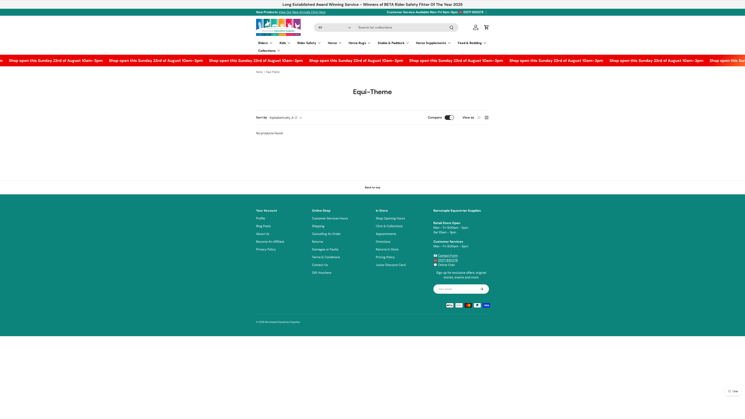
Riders (263, 43)
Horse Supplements (431, 43)
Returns (317, 242)
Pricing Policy (385, 257)
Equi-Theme (273, 72)
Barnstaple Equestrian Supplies (282, 322)
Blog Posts (263, 226)
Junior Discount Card (391, 265)
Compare (435, 117)
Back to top (372, 187)
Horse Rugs (357, 43)
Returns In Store (387, 249)
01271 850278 (448, 260)
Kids (283, 43)
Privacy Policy (266, 249)
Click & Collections (389, 226)
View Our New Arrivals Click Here (302, 12)
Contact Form (448, 256)
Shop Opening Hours (390, 218)
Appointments (386, 234)
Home (259, 72)
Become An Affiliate (270, 242)
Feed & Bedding (470, 43)
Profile (260, 218)
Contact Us (320, 265)
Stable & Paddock (391, 43)
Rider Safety (306, 43)
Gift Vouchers (321, 273)
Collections (267, 51)
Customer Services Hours (330, 218)
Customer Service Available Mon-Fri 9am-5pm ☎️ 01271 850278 (435, 12)
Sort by (261, 117)
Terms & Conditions (326, 257)
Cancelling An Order (326, 234)
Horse (332, 43)
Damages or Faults (325, 249)
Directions (383, 242)
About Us (262, 234)
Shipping (318, 226)
